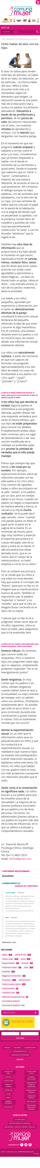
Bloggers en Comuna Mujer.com (31, 1084)
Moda (25, 959)
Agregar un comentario (26, 886)
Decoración (31, 1102)
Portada (7, 1047)
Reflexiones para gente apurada (14, 997)
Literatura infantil (9, 988)
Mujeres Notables (10, 963)
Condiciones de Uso (20, 1051)
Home (3, 39)
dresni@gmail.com (20, 858)
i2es (37, 1154)
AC (34, 1154)
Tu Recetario (8, 980)
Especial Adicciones (31, 1078)
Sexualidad (10, 39)
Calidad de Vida (22, 955)
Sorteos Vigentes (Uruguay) (20, 1123)
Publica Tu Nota (24, 980)
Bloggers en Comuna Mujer (13, 976)
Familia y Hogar (9, 959)
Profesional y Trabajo (11, 967)
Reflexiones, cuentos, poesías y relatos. (20, 1127)
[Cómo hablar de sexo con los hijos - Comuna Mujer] (20, 11)
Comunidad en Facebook (11, 1001)
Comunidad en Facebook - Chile (13, 1005)
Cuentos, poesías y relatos (13, 984)
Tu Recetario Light (10, 993)
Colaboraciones (30, 1047)
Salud (28, 967)
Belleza (6, 955)
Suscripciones (20, 1119)
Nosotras (17, 1047)
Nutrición (27, 963)
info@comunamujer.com (25, 1152)
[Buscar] (37, 31)
